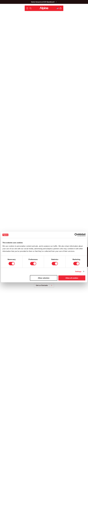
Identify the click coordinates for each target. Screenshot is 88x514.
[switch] (33, 263)
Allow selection (43, 278)
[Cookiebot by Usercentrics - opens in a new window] (76, 235)
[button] (56, 2)
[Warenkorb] (60, 8)
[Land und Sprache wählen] (57, 8)
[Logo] (44, 8)
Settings (78, 271)
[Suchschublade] (30, 8)
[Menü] (27, 8)
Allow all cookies (71, 278)
